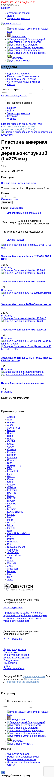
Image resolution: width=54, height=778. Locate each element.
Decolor (11, 455)
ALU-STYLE (14, 427)
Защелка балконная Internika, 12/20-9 (23, 281)
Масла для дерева (33, 47)
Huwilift (11, 501)
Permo (10, 539)
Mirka (10, 525)
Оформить (13, 116)
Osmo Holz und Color (18, 533)
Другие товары (15, 239)
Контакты (27, 60)
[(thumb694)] (27, 134)
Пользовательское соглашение (22, 682)
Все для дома (30, 44)
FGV (9, 474)
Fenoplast (12, 471)
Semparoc (12, 549)
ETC (9, 468)
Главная (5, 124)
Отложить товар (10, 199)
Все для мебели (31, 42)
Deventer (12, 457)
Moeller (11, 528)
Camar (10, 444)
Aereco (11, 417)
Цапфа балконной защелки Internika (22, 383)
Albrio (10, 425)
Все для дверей (36, 39)
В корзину (6, 202)
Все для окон (18, 36)
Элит (10, 579)
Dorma (10, 460)
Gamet (10, 479)
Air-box (11, 422)
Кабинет (5, 8)
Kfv (9, 506)
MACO (10, 517)
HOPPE (11, 498)
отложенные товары (18, 13)
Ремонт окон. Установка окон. (23, 76)
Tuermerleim (14, 555)
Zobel (10, 566)
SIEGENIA (13, 552)
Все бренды (10, 663)
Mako (10, 520)
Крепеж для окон (26, 183)
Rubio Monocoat (16, 547)
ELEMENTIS (17, 208)
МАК (9, 574)
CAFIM (11, 441)
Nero (9, 530)
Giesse (11, 484)
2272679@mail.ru (10, 5)
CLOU (10, 446)
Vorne (10, 560)
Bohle (10, 436)
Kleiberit (11, 509)
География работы (13, 668)
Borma (10, 438)
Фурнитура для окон (18, 73)
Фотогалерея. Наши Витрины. (23, 81)
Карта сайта (32, 679)
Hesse (10, 495)
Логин (10, 15)
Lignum (11, 514)
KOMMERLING (15, 511)
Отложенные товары (34, 53)
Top (3, 772)
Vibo (9, 558)
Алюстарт (12, 568)
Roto (9, 544)
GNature (11, 487)
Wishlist (11, 118)
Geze (10, 482)
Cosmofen (12, 452)
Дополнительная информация (24, 213)
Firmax (11, 476)
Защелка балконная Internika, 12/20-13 (23, 329)
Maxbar (11, 522)
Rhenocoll (12, 541)
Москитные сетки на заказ (21, 79)
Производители (31, 50)
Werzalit (11, 563)
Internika (11, 503)
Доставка (17, 58)
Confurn (11, 449)
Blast (10, 433)
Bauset (11, 430)
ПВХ (9, 577)
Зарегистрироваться (18, 18)
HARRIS (11, 493)
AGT (9, 419)
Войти (10, 110)
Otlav (10, 536)
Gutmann (12, 490)
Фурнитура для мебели (16, 657)
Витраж (11, 571)
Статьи (11, 84)
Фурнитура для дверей (16, 655)
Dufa (9, 463)
